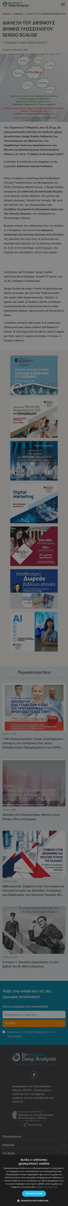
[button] (34, 1200)
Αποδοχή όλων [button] (34, 1193)
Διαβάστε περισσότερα (46, 1187)
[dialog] (34, 603)
